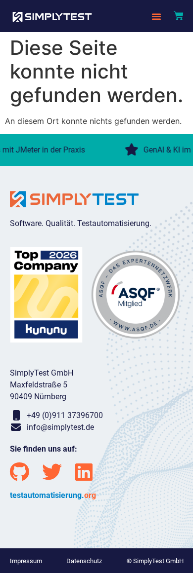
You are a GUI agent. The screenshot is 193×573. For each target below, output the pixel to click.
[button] (156, 16)
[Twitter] (52, 472)
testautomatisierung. (53, 495)
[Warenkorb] (179, 16)
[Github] (20, 472)
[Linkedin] (84, 472)
